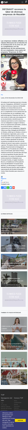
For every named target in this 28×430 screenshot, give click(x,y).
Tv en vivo (4, 405)
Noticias (16, 408)
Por (2, 94)
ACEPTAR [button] (20, 420)
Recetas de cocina (6, 408)
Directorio (17, 406)
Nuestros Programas (20, 410)
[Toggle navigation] (22, 2)
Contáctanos (17, 402)
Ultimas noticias (5, 406)
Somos (16, 404)
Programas (4, 410)
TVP (2, 403)
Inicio (15, 400)
